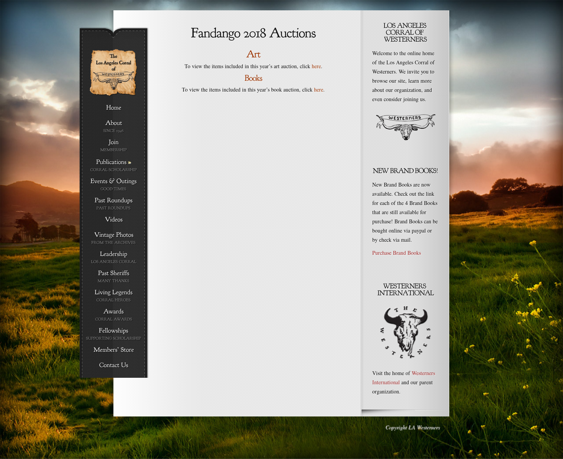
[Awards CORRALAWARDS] (113, 315)
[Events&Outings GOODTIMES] (113, 185)
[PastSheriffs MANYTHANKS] (113, 276)
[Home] (113, 108)
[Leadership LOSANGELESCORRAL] (113, 257)
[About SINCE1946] (113, 126)
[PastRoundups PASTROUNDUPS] (113, 204)
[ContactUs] (113, 365)
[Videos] (113, 220)
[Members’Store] (113, 350)
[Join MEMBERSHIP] (113, 145)
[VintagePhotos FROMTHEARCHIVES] (113, 238)
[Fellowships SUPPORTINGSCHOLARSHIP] (113, 334)
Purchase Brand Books (396, 252)
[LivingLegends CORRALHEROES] (113, 296)
